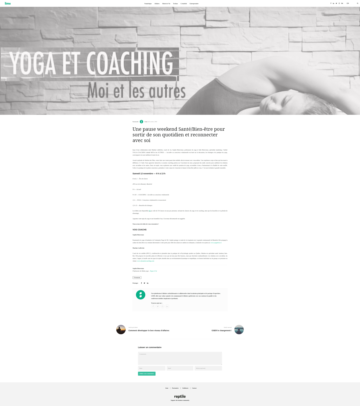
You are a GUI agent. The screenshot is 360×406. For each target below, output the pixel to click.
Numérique (148, 3)
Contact (194, 388)
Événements (137, 277)
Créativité (184, 3)
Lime (146, 121)
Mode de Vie (166, 3)
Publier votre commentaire (147, 373)
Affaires (156, 3)
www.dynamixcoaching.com (145, 261)
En (348, 3)
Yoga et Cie (153, 271)
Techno (175, 3)
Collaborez (185, 388)
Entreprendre (194, 3)
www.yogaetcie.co (216, 242)
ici (150, 211)
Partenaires (175, 388)
